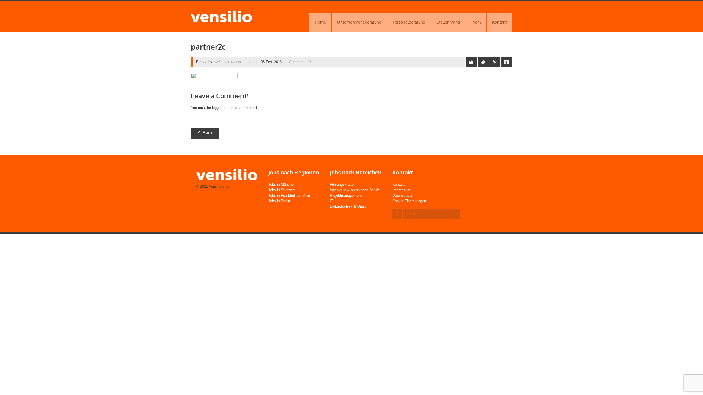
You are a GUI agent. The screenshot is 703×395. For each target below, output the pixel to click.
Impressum (401, 190)
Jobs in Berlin (279, 201)
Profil (476, 22)
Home (320, 22)
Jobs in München (281, 184)
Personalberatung (409, 22)
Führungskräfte (342, 184)
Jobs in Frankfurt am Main (289, 195)
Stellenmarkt (448, 22)
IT (331, 201)
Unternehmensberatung (359, 22)
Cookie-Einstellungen (409, 201)
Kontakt (499, 22)
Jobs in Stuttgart (281, 190)
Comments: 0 (300, 62)
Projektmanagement (346, 195)
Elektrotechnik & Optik (348, 206)
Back (208, 133)
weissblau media (227, 62)
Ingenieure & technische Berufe (355, 190)
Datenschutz (402, 195)
